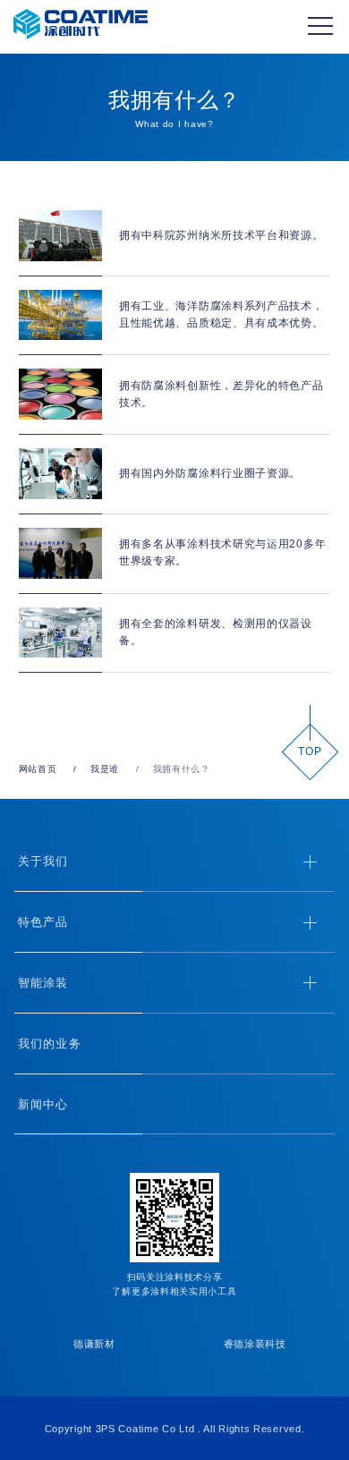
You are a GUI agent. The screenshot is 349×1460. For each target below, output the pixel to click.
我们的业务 (49, 1043)
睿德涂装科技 (255, 1343)
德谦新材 (94, 1343)
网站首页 (38, 769)
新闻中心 (43, 1104)
